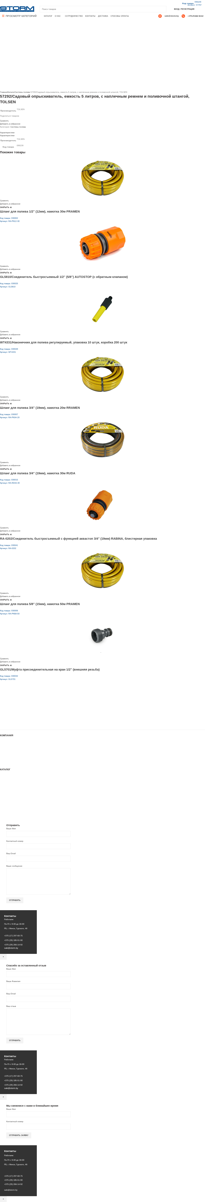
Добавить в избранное (10, 124)
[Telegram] (17, 3)
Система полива (7, 781)
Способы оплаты (7, 763)
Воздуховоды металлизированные (15, 789)
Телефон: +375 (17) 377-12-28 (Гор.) (21, 716)
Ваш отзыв (11, 1006)
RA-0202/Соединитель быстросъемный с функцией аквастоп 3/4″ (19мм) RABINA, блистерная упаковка (78, 538)
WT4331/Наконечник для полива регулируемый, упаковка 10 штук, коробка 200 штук (63, 342)
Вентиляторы (6, 804)
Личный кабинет (7, 755)
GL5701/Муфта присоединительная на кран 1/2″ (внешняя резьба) (50, 669)
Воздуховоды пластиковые (12, 786)
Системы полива (22, 92)
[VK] (14, 3)
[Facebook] (1, 3)
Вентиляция (5, 775)
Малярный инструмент (10, 809)
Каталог (11, 92)
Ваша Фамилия (13, 981)
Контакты (4, 752)
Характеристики (7, 132)
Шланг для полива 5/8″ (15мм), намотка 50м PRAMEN (40, 604)
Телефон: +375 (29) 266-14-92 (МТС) (21, 712)
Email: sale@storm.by (14, 723)
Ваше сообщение (14, 866)
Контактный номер (14, 841)
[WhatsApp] (11, 3)
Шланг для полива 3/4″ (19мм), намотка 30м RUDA (37, 473)
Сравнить (4, 121)
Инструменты (6, 778)
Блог (2, 749)
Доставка (4, 760)
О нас (2, 746)
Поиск (162, 9)
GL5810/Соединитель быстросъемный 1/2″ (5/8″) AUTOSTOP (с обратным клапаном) (64, 277)
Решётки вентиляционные (12, 783)
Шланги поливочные (9, 815)
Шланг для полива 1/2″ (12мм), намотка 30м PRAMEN (40, 211)
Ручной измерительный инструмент (16, 812)
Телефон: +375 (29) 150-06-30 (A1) (20, 704)
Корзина (4, 757)
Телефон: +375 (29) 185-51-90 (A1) (20, 708)
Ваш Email (11, 853)
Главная (4, 92)
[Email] (4, 3)
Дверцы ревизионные (10, 806)
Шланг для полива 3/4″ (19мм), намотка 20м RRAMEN (40, 407)
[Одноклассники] (8, 3)
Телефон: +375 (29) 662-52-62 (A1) (20, 700)
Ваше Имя (11, 828)
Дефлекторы (6, 791)
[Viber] (20, 3)
